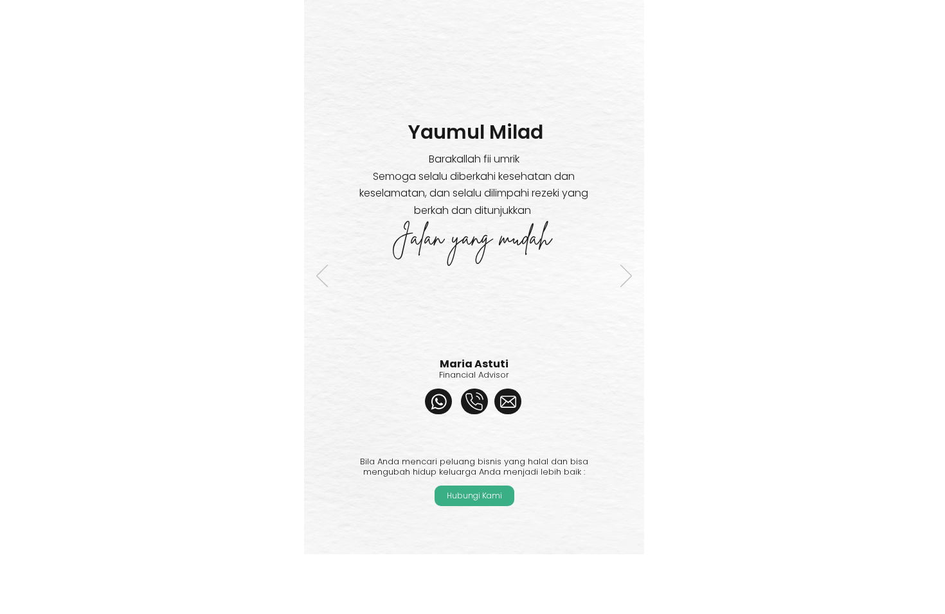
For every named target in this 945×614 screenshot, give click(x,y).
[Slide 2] (480, 587)
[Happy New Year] (467, 586)
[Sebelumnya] (322, 277)
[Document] (438, 401)
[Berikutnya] (626, 277)
